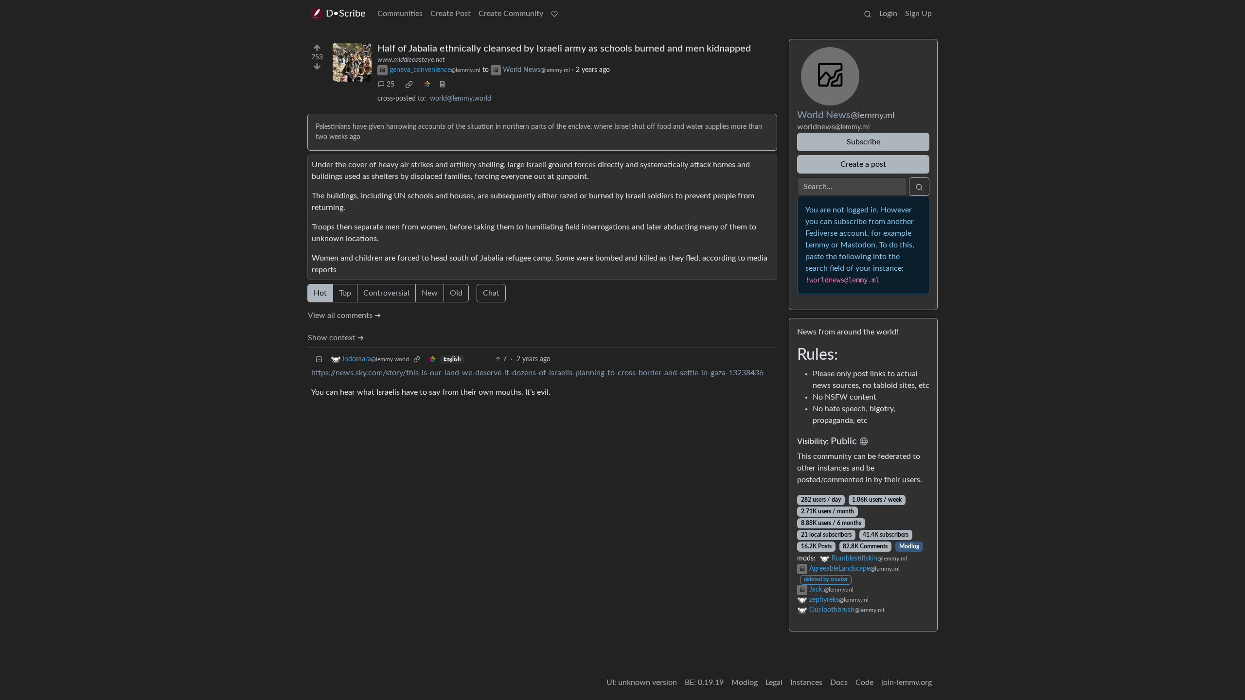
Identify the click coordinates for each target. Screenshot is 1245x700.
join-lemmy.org (906, 682)
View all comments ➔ (344, 315)
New (430, 293)
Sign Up (918, 14)
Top (345, 293)
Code (864, 682)
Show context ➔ (336, 338)
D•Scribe (346, 13)
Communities (400, 14)
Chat (491, 293)
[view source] (442, 84)
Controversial (386, 293)
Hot (320, 293)
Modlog (909, 546)
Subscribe (863, 142)
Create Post (450, 14)
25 (390, 84)
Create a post (863, 164)
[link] (409, 84)
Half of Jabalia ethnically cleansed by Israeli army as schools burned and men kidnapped (564, 48)
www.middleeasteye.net (411, 59)
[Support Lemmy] (554, 13)
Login (888, 14)
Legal (774, 682)
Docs (839, 682)
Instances (806, 682)
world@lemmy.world (460, 98)
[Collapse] (319, 359)
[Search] (867, 13)
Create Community (511, 14)
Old (456, 293)
